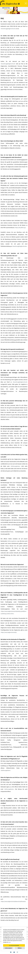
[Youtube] (14, 952)
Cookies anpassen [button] (8, 948)
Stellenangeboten (22, 412)
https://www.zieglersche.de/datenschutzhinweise (13, 901)
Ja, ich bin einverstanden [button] (14, 945)
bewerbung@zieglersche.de (8, 28)
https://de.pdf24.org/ (20, 227)
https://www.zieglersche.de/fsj (8, 632)
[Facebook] (10, 952)
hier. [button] (10, 942)
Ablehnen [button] (20, 948)
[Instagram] (17, 952)
